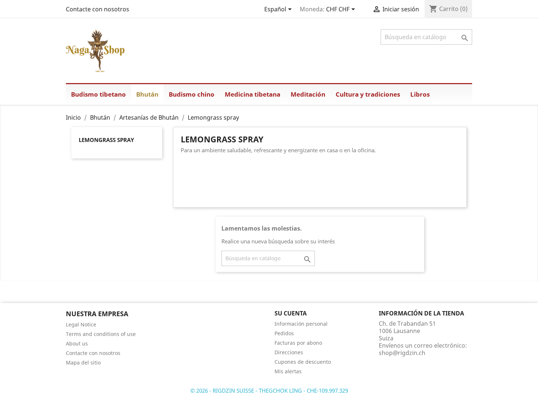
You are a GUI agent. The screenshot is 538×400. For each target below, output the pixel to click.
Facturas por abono (298, 342)
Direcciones (288, 352)
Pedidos (284, 333)
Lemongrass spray (106, 139)
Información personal (301, 323)
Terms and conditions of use (101, 333)
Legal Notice (81, 324)
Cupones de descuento (302, 361)
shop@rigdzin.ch (402, 353)
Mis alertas (288, 371)
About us (77, 343)
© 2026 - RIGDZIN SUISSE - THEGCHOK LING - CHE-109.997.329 (269, 390)
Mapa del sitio (83, 362)
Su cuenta (290, 313)
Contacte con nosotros (97, 9)
